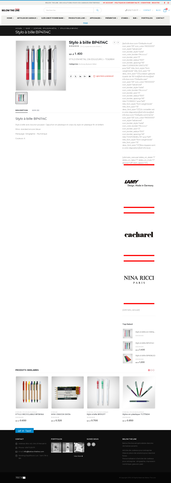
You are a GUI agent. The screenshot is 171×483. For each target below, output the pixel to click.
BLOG (158, 10)
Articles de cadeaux (26, 18)
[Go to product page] (127, 333)
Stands (124, 18)
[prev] (114, 42)
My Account (108, 3)
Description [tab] (21, 110)
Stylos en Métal (91, 64)
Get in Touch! (24, 431)
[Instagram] (168, 2)
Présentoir (110, 18)
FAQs (85, 23)
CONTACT (147, 10)
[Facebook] (164, 2)
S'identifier (145, 3)
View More (77, 456)
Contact (160, 18)
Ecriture (82, 64)
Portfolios (146, 18)
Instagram (93, 444)
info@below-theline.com (34, 452)
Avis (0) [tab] (35, 110)
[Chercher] (97, 10)
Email (90, 76)
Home (9, 18)
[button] (149, 370)
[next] (118, 42)
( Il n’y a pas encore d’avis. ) (91, 46)
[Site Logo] (10, 10)
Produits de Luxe (77, 18)
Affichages (95, 18)
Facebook (71, 76)
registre (155, 3)
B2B (134, 18)
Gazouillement (76, 76)
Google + (85, 76)
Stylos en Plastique (29, 412)
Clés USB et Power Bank (52, 18)
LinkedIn (80, 76)
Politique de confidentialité (127, 3)
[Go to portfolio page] (56, 447)
